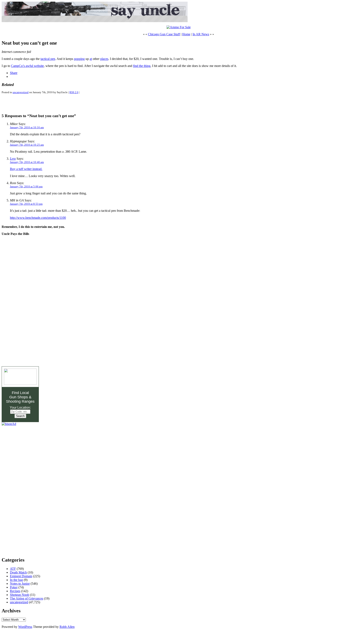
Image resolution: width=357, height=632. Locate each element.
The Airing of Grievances (26, 598)
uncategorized (21, 92)
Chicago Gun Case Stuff (164, 34)
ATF (13, 568)
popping (79, 59)
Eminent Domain (21, 576)
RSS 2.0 (73, 92)
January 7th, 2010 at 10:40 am (27, 162)
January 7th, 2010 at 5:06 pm (26, 186)
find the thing (141, 66)
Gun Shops (18, 397)
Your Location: (20, 407)
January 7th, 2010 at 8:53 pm (26, 203)
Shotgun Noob (19, 594)
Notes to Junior (20, 583)
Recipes (15, 591)
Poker (14, 587)
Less (13, 158)
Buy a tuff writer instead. (26, 169)
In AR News (201, 34)
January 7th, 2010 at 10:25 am (27, 144)
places (104, 59)
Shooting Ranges (20, 401)
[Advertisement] (50, 103)
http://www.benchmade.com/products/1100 (38, 217)
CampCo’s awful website (27, 66)
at (91, 59)
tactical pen (47, 59)
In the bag (16, 580)
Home (186, 34)
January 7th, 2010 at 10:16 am (27, 127)
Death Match (18, 572)
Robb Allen (67, 626)
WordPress (25, 626)
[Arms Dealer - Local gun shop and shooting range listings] (20, 384)
